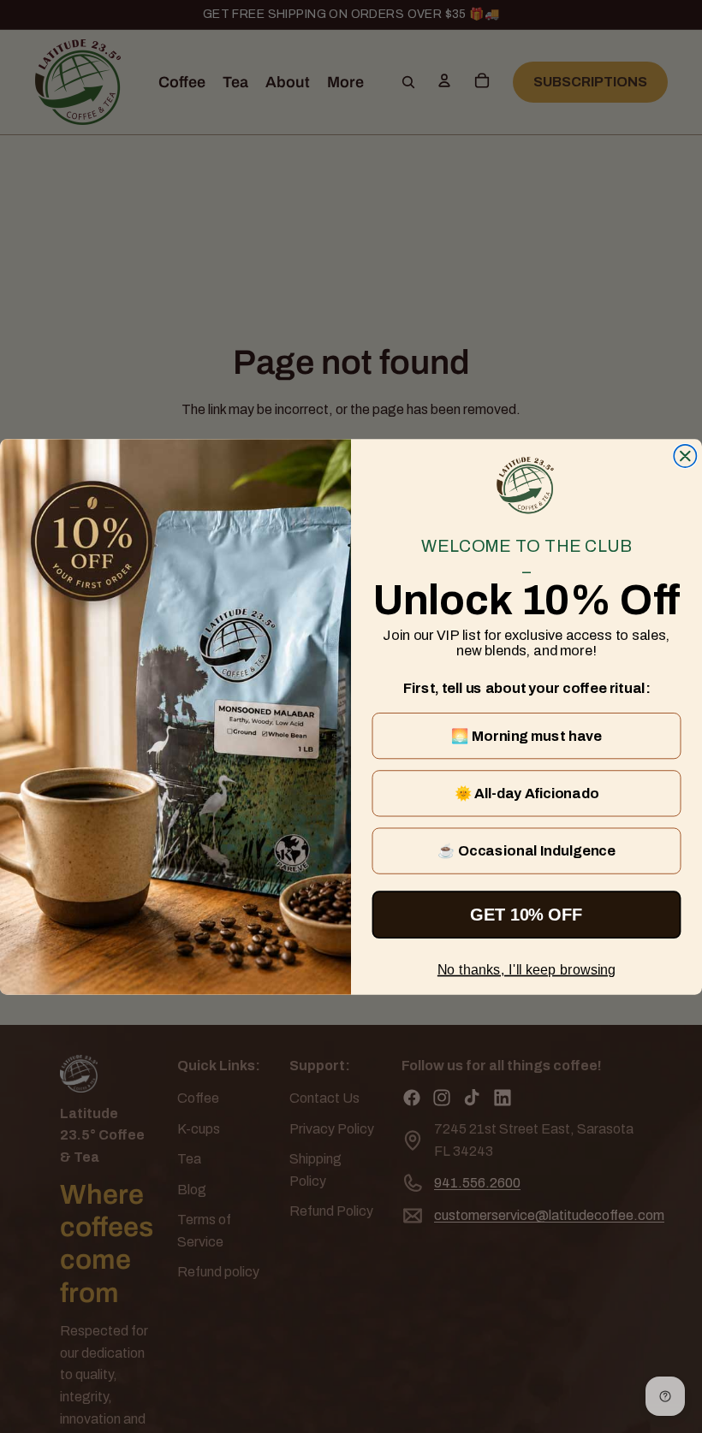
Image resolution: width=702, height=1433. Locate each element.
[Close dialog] (685, 455)
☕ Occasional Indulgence (526, 850)
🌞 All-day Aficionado (527, 793)
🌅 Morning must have (526, 735)
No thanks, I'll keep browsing (526, 969)
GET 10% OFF (526, 913)
